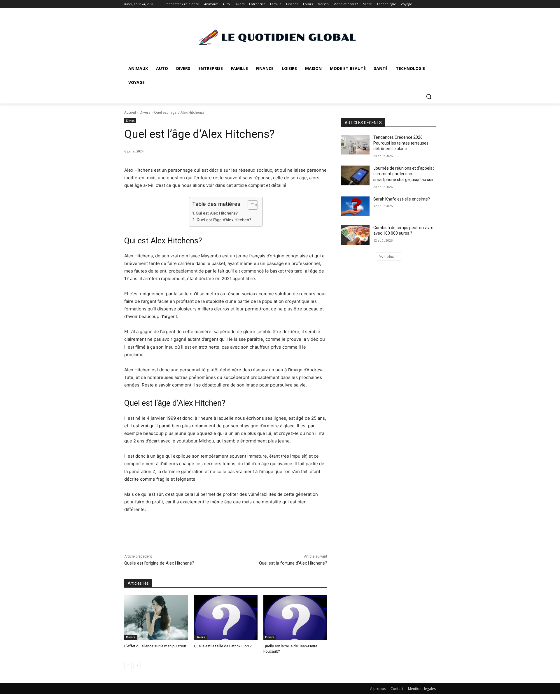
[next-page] (137, 665)
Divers (145, 112)
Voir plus (386, 256)
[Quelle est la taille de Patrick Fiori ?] (226, 617)
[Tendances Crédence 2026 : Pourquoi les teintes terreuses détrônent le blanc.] (355, 144)
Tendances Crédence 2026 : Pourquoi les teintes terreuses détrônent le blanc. (400, 143)
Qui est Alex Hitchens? (217, 213)
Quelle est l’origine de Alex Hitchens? (159, 563)
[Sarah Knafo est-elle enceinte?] (355, 206)
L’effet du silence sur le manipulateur (155, 646)
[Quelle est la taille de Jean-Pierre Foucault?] (295, 617)
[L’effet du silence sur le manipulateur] (156, 617)
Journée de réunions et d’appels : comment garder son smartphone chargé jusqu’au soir (403, 174)
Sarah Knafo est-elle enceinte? (401, 199)
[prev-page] (128, 665)
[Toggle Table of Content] (249, 205)
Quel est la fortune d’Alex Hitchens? (293, 563)
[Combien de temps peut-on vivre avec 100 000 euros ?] (355, 235)
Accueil (130, 112)
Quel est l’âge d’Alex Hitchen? (224, 219)
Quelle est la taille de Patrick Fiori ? (223, 646)
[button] (429, 96)
